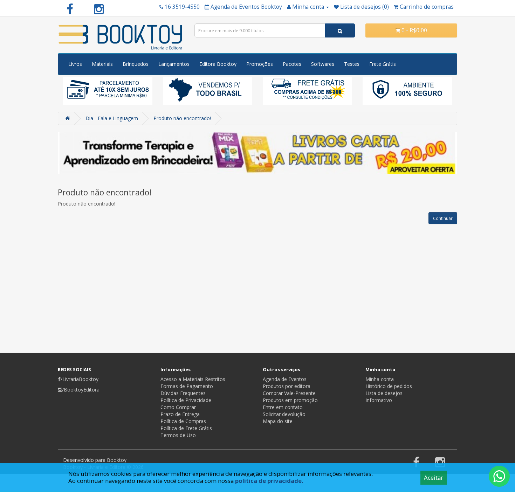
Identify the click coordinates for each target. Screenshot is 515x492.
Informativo (378, 400)
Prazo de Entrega (180, 414)
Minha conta (379, 379)
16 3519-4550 (182, 7)
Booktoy (116, 460)
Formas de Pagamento (186, 386)
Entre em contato (283, 407)
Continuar (443, 218)
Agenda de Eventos (285, 379)
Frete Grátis (382, 64)
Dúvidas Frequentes (183, 393)
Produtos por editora (286, 386)
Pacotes (292, 64)
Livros (75, 64)
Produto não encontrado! (182, 118)
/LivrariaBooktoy (79, 379)
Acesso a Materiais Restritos (192, 379)
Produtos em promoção (290, 400)
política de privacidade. (269, 481)
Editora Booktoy (217, 64)
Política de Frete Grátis (186, 428)
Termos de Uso (178, 435)
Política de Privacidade (185, 400)
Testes (351, 64)
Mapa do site (278, 421)
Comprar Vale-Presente (289, 393)
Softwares (322, 64)
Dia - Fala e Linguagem (111, 118)
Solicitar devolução (284, 414)
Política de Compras (183, 421)
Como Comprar (178, 407)
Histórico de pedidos (388, 386)
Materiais (102, 64)
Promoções (259, 64)
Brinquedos (136, 64)
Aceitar (433, 477)
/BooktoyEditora (80, 389)
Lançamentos (174, 64)
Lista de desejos (384, 393)
